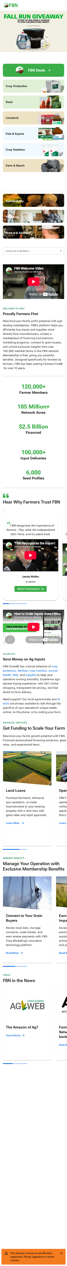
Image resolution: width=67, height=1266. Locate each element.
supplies (31, 675)
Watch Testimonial (28, 588)
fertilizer (23, 670)
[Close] (61, 1253)
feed (15, 675)
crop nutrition (38, 670)
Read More (12, 953)
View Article (13, 1035)
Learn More (13, 823)
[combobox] (33, 250)
